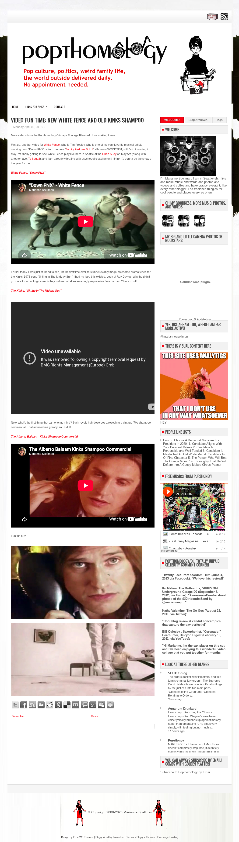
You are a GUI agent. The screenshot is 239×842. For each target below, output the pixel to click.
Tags (219, 120)
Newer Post (18, 716)
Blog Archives (198, 120)
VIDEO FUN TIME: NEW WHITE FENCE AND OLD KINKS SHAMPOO (77, 120)
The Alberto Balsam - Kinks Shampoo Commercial (44, 436)
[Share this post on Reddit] (50, 705)
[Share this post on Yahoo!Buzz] (93, 705)
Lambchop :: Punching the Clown (189, 712)
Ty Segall (34, 158)
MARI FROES (177, 744)
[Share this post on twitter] (15, 705)
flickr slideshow (202, 319)
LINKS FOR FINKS (36, 106)
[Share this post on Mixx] (76, 705)
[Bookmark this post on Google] (58, 705)
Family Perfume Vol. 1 (79, 149)
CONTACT (59, 107)
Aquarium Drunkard (182, 708)
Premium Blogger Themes (140, 837)
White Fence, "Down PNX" (28, 172)
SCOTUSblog (177, 673)
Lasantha (118, 837)
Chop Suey (109, 154)
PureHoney (176, 740)
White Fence (52, 144)
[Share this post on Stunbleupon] (32, 705)
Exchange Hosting (167, 837)
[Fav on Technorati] (84, 705)
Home (15, 107)
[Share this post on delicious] (67, 705)
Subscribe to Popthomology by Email (185, 772)
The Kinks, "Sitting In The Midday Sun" (36, 290)
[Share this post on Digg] (41, 705)
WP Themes (86, 837)
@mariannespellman (174, 336)
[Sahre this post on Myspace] (101, 705)
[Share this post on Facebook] (24, 705)
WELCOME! (172, 120)
